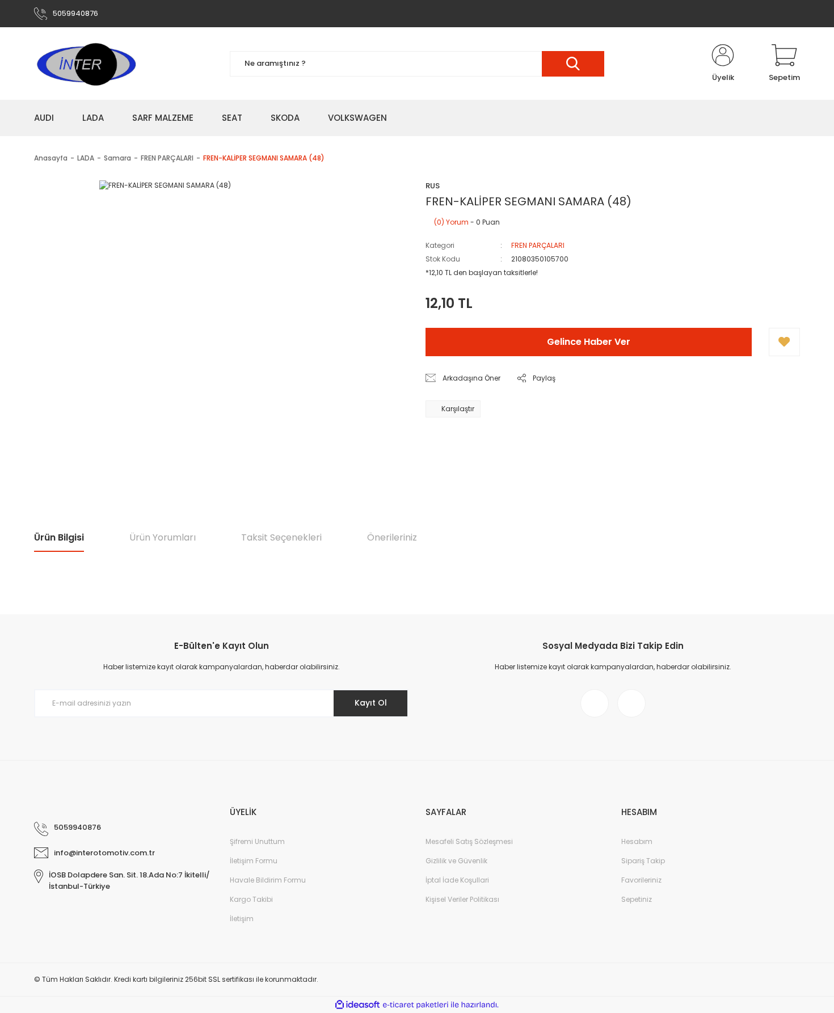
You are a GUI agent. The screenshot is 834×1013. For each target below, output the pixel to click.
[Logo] (85, 63)
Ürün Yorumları (162, 537)
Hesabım (636, 841)
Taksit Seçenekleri (281, 537)
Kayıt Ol (371, 702)
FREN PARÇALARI (538, 245)
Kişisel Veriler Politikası (462, 899)
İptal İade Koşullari (457, 880)
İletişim (242, 918)
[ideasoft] (357, 1004)
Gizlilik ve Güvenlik (456, 861)
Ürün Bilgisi (59, 537)
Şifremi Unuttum (257, 841)
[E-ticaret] (415, 1005)
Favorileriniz (641, 880)
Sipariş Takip (643, 861)
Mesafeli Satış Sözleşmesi (469, 841)
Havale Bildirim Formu (268, 880)
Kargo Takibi (251, 899)
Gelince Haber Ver (588, 341)
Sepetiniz (636, 899)
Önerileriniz (392, 537)
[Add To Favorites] (784, 342)
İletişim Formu (253, 861)
